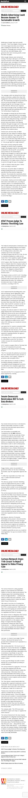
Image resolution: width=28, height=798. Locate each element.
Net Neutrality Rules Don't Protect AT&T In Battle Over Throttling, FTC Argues (13, 760)
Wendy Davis (5, 226)
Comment (4, 205)
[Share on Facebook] (2, 201)
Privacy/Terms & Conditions (13, 782)
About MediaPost (10, 779)
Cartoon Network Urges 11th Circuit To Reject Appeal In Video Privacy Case (12, 756)
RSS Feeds (17, 780)
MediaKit (17, 779)
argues (24, 647)
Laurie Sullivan (6, 22)
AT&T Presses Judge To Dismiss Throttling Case (13, 749)
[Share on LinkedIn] (6, 201)
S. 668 (13, 433)
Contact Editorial (10, 780)
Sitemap (22, 780)
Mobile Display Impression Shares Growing (12, 763)
